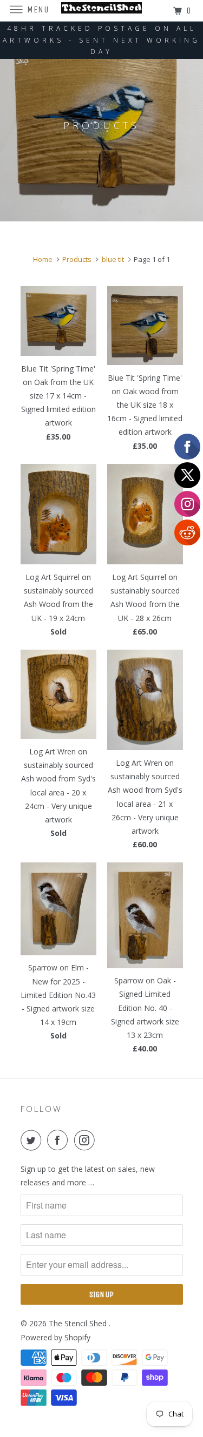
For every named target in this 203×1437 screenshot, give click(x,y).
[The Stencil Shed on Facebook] (59, 1140)
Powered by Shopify (55, 1337)
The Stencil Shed (79, 1323)
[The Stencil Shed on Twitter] (33, 1140)
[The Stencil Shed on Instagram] (86, 1140)
